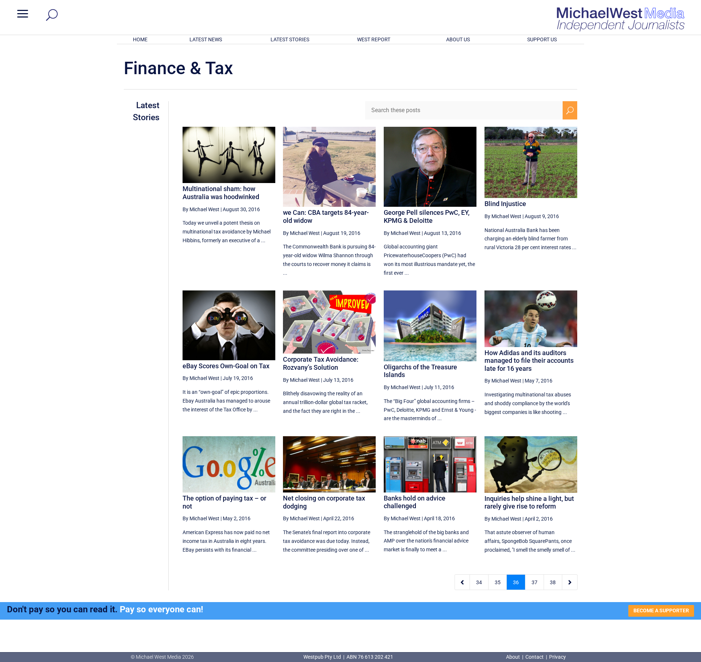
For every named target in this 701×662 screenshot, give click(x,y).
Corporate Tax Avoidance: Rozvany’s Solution (321, 363)
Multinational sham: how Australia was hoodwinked (221, 193)
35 (498, 582)
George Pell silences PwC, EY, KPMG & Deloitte (427, 216)
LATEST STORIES (290, 39)
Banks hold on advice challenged (414, 502)
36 (516, 582)
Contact (534, 657)
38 (553, 582)
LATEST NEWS (205, 39)
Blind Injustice (505, 204)
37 (534, 582)
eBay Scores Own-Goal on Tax (226, 366)
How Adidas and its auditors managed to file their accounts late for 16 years (529, 360)
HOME (140, 39)
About (513, 657)
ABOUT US (458, 39)
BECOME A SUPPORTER (661, 610)
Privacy (557, 657)
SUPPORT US (542, 39)
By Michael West (201, 209)
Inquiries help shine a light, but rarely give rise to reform (529, 502)
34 (479, 582)
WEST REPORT (373, 39)
